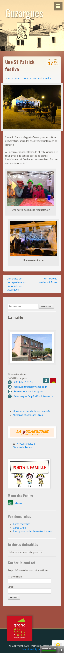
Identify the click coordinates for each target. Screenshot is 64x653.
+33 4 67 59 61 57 (23, 382)
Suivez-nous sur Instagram (28, 391)
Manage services (49, 648)
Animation (35, 78)
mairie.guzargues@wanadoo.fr (30, 386)
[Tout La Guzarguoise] (32, 437)
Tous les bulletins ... (23, 447)
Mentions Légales (32, 649)
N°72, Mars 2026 (26, 443)
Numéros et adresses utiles (28, 415)
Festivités (24, 78)
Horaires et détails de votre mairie (31, 411)
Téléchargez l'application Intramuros (33, 396)
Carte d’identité (21, 524)
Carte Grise (19, 527)
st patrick (47, 78)
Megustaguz (14, 78)
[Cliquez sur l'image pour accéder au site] (29, 487)
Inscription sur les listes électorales (32, 531)
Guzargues (24, 12)
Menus (18, 503)
